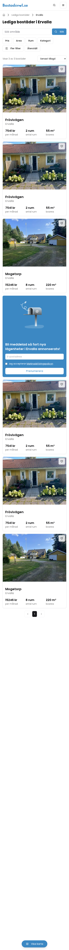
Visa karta (37, 943)
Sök (62, 31)
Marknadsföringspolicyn (40, 363)
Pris (7, 40)
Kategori (45, 40)
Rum (31, 40)
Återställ (32, 48)
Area (19, 40)
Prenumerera (34, 371)
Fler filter (15, 48)
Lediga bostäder (21, 15)
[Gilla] (62, 69)
